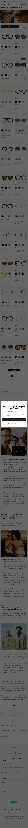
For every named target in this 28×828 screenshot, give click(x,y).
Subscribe (14, 420)
